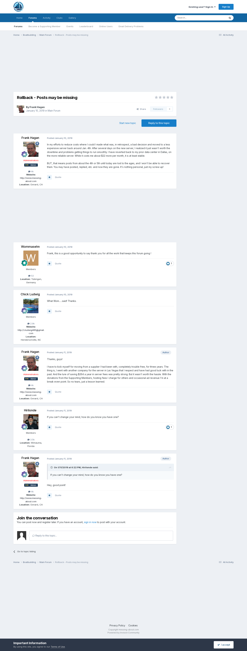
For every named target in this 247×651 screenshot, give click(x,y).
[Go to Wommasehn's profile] (30, 258)
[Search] (230, 17)
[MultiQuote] (49, 177)
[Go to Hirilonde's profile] (30, 421)
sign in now (90, 522)
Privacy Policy (117, 625)
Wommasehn (30, 246)
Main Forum (54, 110)
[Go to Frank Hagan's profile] (20, 109)
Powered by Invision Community (123, 632)
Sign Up (226, 6)
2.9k (32, 323)
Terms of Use (58, 646)
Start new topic (127, 123)
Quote (58, 177)
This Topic (216, 17)
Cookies (133, 625)
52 (32, 275)
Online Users (106, 26)
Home (19, 17)
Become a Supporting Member (44, 26)
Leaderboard (86, 26)
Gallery (72, 17)
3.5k (32, 439)
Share (142, 109)
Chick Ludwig (30, 294)
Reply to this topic (159, 123)
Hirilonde (30, 410)
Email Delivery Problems (131, 26)
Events (70, 26)
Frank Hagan (37, 107)
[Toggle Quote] (51, 467)
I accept (225, 644)
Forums (33, 17)
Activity (46, 17)
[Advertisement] (74, 65)
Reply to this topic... (46, 535)
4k (32, 171)
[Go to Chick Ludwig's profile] (30, 305)
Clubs (59, 17)
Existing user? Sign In (201, 7)
